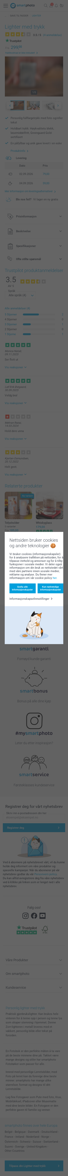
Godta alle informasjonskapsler (22, 588)
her (54, 578)
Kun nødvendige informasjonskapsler (50, 588)
